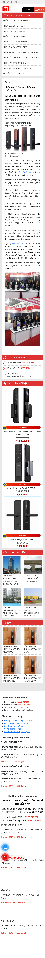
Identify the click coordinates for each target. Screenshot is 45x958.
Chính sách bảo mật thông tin (17, 733)
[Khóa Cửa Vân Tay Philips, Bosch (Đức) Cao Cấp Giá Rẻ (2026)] (6, 8)
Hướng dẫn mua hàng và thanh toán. (20, 722)
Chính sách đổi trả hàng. (15, 728)
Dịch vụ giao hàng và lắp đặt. (16, 725)
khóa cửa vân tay (27, 172)
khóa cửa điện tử (19, 244)
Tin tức (8, 82)
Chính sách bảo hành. (13, 731)
